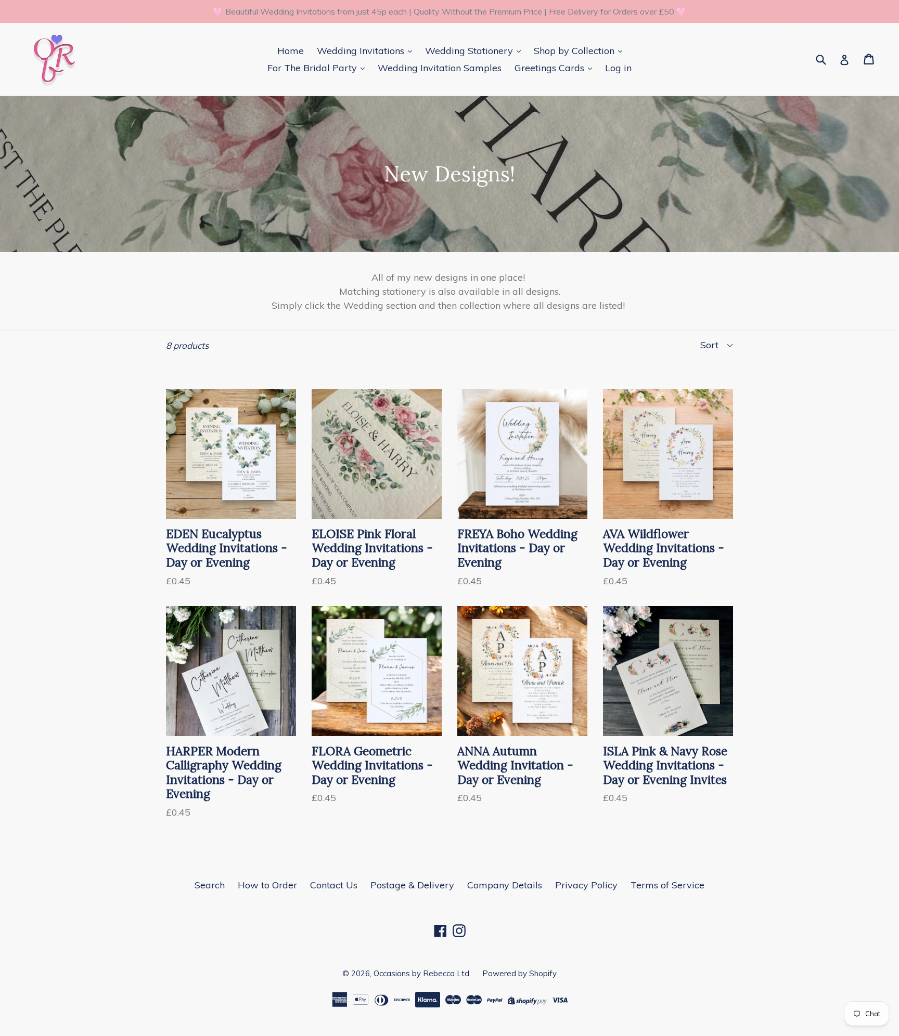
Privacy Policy (586, 885)
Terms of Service (667, 885)
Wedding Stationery (470, 51)
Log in (618, 68)
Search (210, 885)
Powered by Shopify (519, 973)
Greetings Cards (551, 68)
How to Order (267, 885)
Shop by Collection (575, 51)
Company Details (504, 885)
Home (290, 51)
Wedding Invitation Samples (440, 68)
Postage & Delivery (412, 885)
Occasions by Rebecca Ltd (421, 973)
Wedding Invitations (362, 51)
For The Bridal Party (313, 68)
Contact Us (333, 885)
